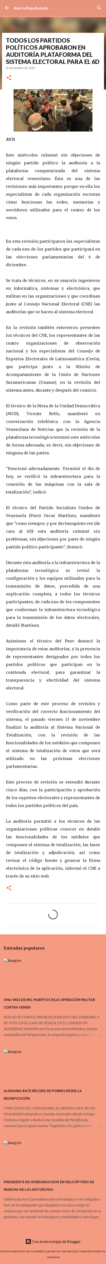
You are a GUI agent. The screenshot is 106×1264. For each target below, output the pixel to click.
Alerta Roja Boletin (31, 8)
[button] (9, 78)
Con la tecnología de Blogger (56, 1241)
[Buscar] (99, 8)
